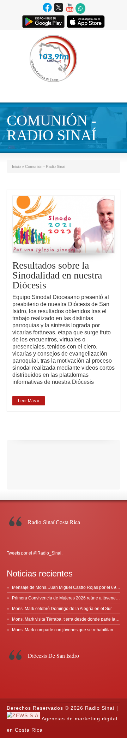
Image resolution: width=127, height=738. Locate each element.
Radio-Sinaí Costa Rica (54, 522)
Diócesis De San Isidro (53, 655)
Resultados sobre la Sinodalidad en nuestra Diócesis (57, 275)
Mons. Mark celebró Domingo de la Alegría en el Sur (62, 608)
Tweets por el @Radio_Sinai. (34, 553)
